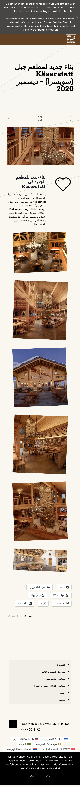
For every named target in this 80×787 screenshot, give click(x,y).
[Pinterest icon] (22, 729)
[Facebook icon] (34, 729)
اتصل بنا (60, 665)
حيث (62, 693)
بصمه (62, 700)
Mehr (33, 776)
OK (48, 776)
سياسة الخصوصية (55, 679)
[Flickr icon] (26, 729)
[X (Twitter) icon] (30, 729)
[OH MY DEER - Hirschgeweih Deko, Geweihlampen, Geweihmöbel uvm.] (71, 39)
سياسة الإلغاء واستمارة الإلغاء (49, 686)
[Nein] (75, 768)
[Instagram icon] (38, 729)
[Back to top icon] (13, 724)
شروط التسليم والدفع (53, 672)
